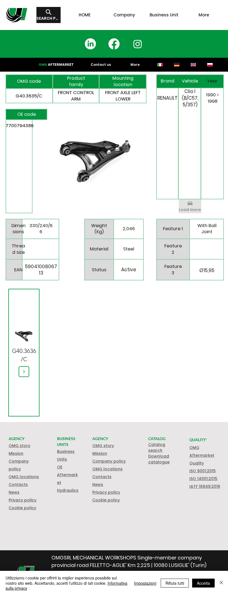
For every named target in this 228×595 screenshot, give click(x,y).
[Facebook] (114, 43)
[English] (193, 65)
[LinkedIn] (90, 43)
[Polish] (210, 65)
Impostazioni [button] (145, 583)
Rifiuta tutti (174, 583)
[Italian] (160, 65)
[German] (176, 65)
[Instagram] (137, 43)
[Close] (221, 583)
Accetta (203, 583)
